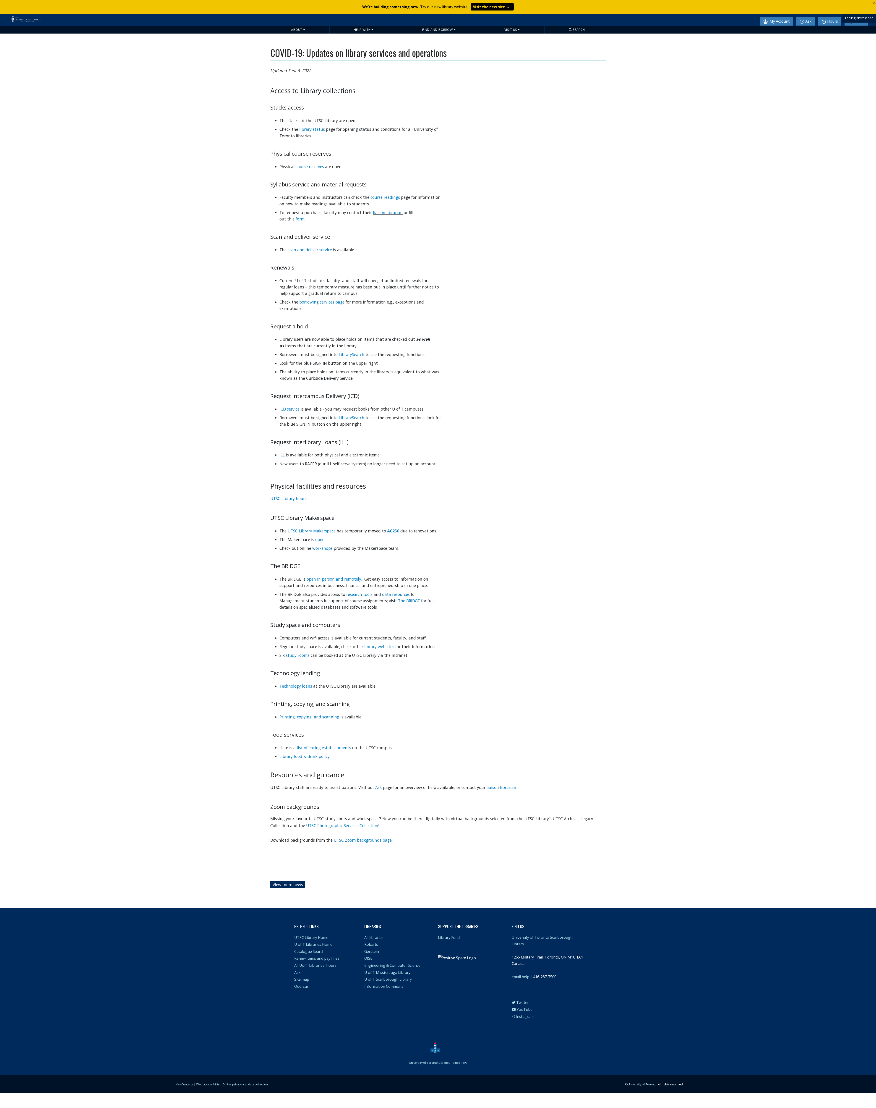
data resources (396, 594)
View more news (288, 884)
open (320, 539)
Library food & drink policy (304, 756)
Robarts (371, 944)
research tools (359, 594)
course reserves (310, 166)
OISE (368, 958)
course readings (385, 197)
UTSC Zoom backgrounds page (363, 840)
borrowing (309, 302)
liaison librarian (388, 212)
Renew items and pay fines (316, 958)
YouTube (524, 1009)
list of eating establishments (324, 747)
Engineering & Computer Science (392, 965)
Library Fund (449, 937)
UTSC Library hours (288, 498)
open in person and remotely (334, 579)
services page (333, 302)
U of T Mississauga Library (387, 972)
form (300, 219)
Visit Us (510, 29)
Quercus (301, 986)
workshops (322, 548)
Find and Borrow (437, 29)
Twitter (522, 1002)
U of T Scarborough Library (388, 979)
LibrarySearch (351, 354)
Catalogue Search (309, 951)
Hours (832, 21)
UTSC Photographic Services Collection (342, 825)
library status (312, 129)
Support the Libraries (458, 926)
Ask (808, 21)
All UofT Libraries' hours (315, 965)
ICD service (289, 409)
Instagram (524, 1016)
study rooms (298, 655)
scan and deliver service (310, 249)
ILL (282, 455)
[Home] (48, 21)
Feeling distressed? (859, 18)
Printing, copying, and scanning (309, 717)
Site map (301, 979)
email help (520, 976)
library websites (379, 646)
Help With (362, 29)
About (296, 29)
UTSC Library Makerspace (312, 531)
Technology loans (295, 686)
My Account (779, 21)
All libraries (373, 937)
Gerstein (371, 951)
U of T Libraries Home (313, 944)
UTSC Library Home (311, 937)
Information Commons (383, 986)
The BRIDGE (409, 600)
